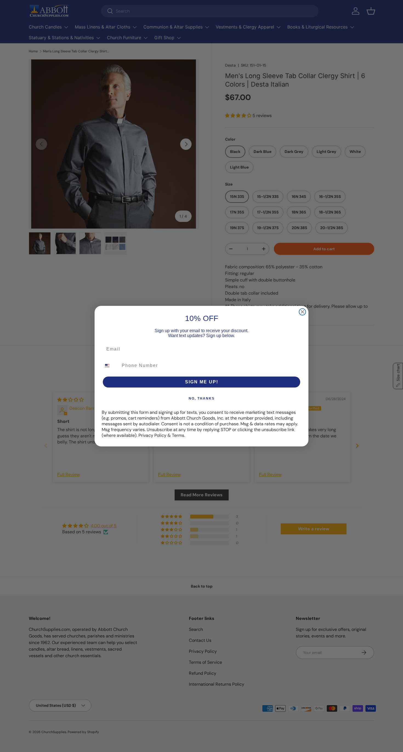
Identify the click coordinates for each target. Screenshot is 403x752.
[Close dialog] (302, 312)
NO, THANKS (202, 398)
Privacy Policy (152, 435)
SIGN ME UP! (201, 382)
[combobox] (110, 365)
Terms (178, 435)
